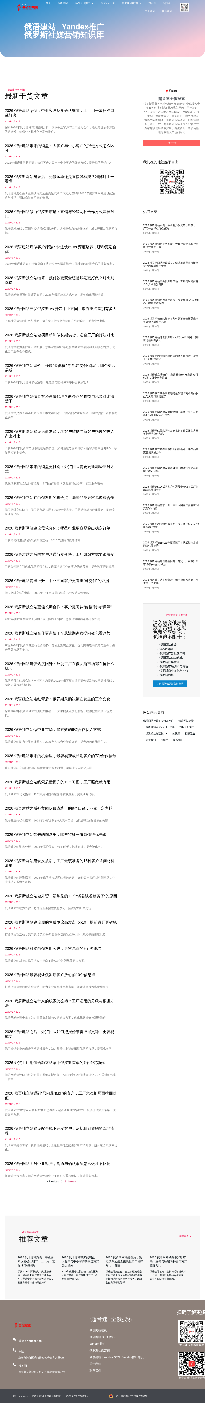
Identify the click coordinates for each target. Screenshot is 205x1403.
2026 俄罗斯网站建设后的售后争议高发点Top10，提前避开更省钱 (61, 922)
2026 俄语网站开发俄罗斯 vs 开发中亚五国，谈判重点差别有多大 (60, 309)
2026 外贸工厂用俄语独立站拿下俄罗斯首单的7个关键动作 (55, 1062)
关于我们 (151, 739)
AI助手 (164, 739)
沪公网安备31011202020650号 (131, 1396)
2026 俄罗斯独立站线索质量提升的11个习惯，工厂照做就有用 (57, 782)
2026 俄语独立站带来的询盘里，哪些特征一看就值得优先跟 (56, 834)
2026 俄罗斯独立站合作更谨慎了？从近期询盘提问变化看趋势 (57, 633)
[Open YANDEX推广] (92, 3)
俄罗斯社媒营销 (155, 733)
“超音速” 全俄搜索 (111, 1319)
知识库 (176, 733)
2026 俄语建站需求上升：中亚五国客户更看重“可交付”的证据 (57, 580)
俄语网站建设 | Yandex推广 (158, 720)
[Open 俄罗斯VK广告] (140, 3)
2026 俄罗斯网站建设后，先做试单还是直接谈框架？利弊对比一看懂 (124, 1261)
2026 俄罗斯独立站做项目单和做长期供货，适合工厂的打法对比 (59, 335)
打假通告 (190, 733)
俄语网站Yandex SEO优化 (160, 727)
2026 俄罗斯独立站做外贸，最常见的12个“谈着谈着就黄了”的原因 (61, 896)
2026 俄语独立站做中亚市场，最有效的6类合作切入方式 (53, 729)
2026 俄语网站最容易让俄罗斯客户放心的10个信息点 (50, 975)
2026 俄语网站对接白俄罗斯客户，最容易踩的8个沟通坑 (53, 948)
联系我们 (178, 739)
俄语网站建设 (186, 720)
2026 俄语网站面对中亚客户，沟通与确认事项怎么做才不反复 (57, 1163)
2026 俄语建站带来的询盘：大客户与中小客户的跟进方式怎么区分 (80, 1261)
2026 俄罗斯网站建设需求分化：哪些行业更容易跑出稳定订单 (57, 528)
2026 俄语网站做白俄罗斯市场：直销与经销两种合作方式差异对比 (168, 1261)
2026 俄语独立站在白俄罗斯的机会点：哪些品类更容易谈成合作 (59, 497)
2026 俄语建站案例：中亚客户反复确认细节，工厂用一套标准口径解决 (36, 1261)
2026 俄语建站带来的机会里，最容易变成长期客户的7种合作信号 (60, 756)
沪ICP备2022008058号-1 (78, 1396)
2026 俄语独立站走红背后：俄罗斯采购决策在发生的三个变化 (57, 699)
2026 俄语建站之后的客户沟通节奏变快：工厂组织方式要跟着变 (59, 554)
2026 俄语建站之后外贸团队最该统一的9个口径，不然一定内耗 (58, 808)
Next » (72, 1181)
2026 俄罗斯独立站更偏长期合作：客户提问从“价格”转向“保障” (58, 607)
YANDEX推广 (186, 727)
